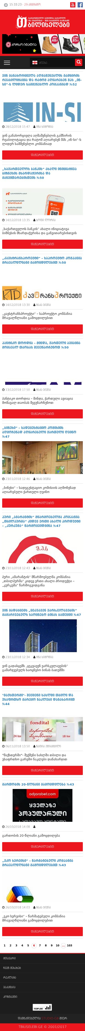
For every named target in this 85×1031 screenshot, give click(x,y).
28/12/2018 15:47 (17, 126)
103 (69, 945)
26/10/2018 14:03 (17, 907)
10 (57, 945)
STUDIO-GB (50, 1018)
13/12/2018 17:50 (17, 389)
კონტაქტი (10, 997)
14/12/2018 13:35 (17, 220)
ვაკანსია (9, 987)
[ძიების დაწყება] (78, 62)
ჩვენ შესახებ (12, 968)
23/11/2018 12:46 (17, 479)
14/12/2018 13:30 (17, 305)
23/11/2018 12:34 (17, 657)
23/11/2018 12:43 (17, 568)
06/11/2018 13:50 (17, 746)
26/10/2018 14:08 (17, 826)
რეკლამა (9, 977)
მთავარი (9, 958)
